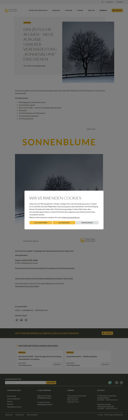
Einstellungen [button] (87, 222)
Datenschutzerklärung (70, 217)
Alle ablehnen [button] (64, 222)
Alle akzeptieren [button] (40, 222)
